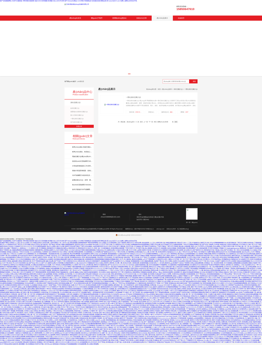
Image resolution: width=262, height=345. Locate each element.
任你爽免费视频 (112, 336)
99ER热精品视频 (63, 283)
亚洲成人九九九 (175, 320)
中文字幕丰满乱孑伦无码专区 (94, 338)
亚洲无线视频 (207, 283)
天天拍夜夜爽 (81, 344)
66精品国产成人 (170, 266)
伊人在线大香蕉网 (92, 344)
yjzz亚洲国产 (174, 263)
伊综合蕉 (120, 329)
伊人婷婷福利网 (202, 248)
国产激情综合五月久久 (108, 252)
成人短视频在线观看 (147, 292)
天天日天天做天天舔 (16, 335)
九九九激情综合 (231, 254)
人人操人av (162, 254)
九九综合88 (213, 300)
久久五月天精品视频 (254, 312)
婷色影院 (67, 329)
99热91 (222, 265)
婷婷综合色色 (138, 270)
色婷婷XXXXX (164, 329)
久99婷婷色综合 (180, 327)
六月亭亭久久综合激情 (205, 246)
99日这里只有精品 (182, 266)
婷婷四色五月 (73, 248)
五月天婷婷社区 (234, 338)
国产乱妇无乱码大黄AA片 (26, 255)
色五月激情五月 (19, 309)
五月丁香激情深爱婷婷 (162, 292)
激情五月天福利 (62, 322)
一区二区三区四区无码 (67, 303)
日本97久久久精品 (249, 303)
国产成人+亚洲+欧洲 (123, 342)
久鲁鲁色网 (135, 263)
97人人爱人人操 (25, 307)
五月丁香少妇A (7, 263)
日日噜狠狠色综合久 (139, 294)
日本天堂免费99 (213, 329)
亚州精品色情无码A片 (130, 311)
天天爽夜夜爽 (223, 329)
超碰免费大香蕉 (17, 261)
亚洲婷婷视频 (144, 263)
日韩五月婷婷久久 (140, 336)
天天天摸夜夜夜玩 (230, 296)
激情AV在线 (129, 309)
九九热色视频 (201, 279)
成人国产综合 (203, 244)
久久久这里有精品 (35, 252)
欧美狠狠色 (52, 322)
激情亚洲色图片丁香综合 (43, 289)
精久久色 (12, 277)
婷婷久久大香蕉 (55, 307)
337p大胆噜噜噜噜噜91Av (218, 242)
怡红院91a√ (85, 333)
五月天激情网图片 (187, 303)
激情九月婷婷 (181, 289)
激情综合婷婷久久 (140, 298)
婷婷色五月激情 (67, 287)
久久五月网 (44, 322)
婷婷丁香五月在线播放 (52, 312)
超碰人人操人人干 (178, 285)
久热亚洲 (58, 340)
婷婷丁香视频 (11, 311)
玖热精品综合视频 (142, 312)
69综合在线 (185, 292)
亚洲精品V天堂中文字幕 (36, 344)
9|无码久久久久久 (57, 266)
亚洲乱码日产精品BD (163, 342)
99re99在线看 (243, 312)
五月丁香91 (143, 257)
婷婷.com (194, 246)
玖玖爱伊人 (206, 259)
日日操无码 (152, 263)
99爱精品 (86, 329)
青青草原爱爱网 (93, 242)
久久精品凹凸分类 (161, 259)
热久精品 (12, 316)
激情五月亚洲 (146, 250)
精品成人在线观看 (184, 246)
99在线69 (20, 312)
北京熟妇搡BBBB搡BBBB (93, 324)
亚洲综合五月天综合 (22, 257)
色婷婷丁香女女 (159, 261)
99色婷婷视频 (49, 340)
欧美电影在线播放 (80, 303)
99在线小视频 (60, 244)
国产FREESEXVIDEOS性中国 (247, 276)
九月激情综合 (96, 279)
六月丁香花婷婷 (133, 277)
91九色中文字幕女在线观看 (71, 333)
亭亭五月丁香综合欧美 (219, 331)
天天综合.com (94, 277)
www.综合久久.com (123, 322)
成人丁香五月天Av (184, 252)
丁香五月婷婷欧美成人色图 (65, 285)
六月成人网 (14, 272)
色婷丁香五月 (103, 329)
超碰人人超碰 (177, 276)
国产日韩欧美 (169, 322)
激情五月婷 (223, 311)
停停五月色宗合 (103, 307)
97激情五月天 (76, 316)
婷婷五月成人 (135, 314)
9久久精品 (34, 277)
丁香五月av (121, 283)
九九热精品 (137, 246)
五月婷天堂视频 (213, 248)
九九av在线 (156, 290)
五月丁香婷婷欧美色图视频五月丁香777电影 (219, 298)
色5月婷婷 (151, 274)
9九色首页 (177, 336)
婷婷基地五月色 (209, 250)
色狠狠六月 (237, 336)
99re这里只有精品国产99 (61, 318)
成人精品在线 (113, 307)
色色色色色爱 (185, 320)
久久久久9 (121, 265)
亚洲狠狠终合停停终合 (205, 268)
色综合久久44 (252, 300)
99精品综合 (100, 250)
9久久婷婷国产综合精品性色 (234, 285)
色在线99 (188, 285)
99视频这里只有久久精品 (95, 263)
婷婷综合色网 (47, 318)
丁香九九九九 (225, 312)
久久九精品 (253, 250)
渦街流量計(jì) (75, 102)
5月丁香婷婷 (160, 298)
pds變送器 (80, 81)
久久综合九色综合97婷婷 (77, 250)
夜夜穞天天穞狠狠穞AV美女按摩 (172, 250)
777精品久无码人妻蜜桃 (166, 268)
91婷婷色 (209, 312)
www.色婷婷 (199, 254)
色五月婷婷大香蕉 (62, 250)
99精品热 (208, 318)
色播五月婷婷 (127, 329)
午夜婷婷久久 (246, 336)
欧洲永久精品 (105, 272)
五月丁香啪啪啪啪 (83, 277)
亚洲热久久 (65, 277)
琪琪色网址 (166, 307)
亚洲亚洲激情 (51, 272)
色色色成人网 (98, 296)
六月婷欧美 (25, 279)
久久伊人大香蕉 (247, 325)
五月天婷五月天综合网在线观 (246, 254)
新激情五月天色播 (136, 279)
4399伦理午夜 (226, 303)
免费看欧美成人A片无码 (86, 296)
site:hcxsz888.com (26, 242)
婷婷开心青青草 (109, 263)
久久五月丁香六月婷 (105, 244)
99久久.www (42, 296)
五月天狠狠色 (228, 263)
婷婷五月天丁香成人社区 (157, 266)
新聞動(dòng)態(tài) (119, 18)
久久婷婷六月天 (21, 254)
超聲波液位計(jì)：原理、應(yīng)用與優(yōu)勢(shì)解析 (82, 180)
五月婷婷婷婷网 (46, 266)
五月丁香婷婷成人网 (173, 254)
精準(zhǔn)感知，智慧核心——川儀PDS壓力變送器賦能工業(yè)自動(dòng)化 (82, 152)
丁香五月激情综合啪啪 (221, 338)
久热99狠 (70, 252)
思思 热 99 (207, 290)
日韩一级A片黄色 (207, 338)
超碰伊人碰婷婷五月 (158, 287)
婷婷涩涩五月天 (256, 281)
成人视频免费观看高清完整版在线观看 (21, 250)
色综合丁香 (172, 270)
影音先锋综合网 (182, 283)
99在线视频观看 (126, 305)
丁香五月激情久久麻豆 (117, 316)
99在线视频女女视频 (6, 309)
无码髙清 (235, 266)
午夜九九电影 (90, 320)
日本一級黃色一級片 (147, 314)
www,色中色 (232, 324)
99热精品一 (44, 290)
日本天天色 (112, 246)
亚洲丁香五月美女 (104, 312)
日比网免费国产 (191, 248)
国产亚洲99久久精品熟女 (182, 277)
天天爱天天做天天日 (241, 342)
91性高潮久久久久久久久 (120, 296)
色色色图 (251, 309)
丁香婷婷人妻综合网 (219, 305)
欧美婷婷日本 (43, 335)
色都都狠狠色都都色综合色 (137, 289)
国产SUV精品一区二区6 (231, 250)
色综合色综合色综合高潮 (137, 324)
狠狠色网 (182, 305)
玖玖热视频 (15, 307)
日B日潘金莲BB (75, 301)
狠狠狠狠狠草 (69, 244)
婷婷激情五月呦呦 (218, 316)
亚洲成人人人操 (14, 242)
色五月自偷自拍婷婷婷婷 (90, 266)
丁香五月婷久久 (130, 248)
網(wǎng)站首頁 (75, 18)
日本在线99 (83, 287)
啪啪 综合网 (49, 261)
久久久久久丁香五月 (199, 327)
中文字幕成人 (11, 259)
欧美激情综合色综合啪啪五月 (198, 266)
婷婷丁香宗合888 (255, 255)
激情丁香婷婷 (165, 311)
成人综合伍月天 (81, 263)
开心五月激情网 (123, 324)
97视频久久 (222, 248)
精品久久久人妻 (205, 301)
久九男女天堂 (214, 257)
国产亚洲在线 (164, 320)
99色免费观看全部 (138, 303)
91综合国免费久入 (30, 283)
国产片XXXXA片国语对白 (168, 340)
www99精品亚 (112, 331)
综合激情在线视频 (5, 283)
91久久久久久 (27, 246)
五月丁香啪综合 (42, 309)
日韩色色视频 (88, 281)
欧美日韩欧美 (231, 242)
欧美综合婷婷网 (20, 336)
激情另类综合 (236, 255)
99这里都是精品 (10, 257)
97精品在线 (44, 292)
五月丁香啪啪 (243, 316)
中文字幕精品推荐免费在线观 (89, 294)
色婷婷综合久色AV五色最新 (208, 276)
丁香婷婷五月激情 (39, 327)
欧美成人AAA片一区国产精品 (47, 285)
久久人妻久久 (112, 283)
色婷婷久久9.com (44, 281)
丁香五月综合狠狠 (86, 246)
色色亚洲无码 (178, 322)
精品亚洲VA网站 (27, 327)
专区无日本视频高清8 (218, 318)
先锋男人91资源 (214, 244)
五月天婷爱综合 (223, 279)
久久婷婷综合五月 (118, 244)
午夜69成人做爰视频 (221, 324)
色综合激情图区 (35, 292)
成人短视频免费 (233, 311)
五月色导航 (68, 274)
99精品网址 (191, 255)
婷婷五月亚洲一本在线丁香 (46, 257)
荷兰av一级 (109, 266)
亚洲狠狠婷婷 (135, 261)
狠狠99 (66, 301)
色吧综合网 (129, 270)
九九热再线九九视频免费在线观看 (158, 257)
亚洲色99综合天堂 (242, 324)
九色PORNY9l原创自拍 (24, 303)
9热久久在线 (60, 246)
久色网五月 (81, 320)
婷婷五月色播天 (155, 311)
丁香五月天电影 (242, 242)
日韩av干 (137, 309)
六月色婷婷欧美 (239, 318)
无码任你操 (5, 312)
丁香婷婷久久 (14, 248)
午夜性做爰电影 (76, 266)
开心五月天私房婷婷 (19, 263)
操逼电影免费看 (12, 266)
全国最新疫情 (105, 261)
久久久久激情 (145, 309)
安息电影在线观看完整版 (189, 325)
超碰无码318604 (63, 298)
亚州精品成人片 (111, 342)
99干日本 (189, 327)
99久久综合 (210, 261)
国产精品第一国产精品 (48, 244)
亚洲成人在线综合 (12, 252)
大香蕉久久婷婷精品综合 (37, 312)
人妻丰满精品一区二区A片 (58, 242)
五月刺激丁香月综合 (50, 255)
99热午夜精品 (57, 305)
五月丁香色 (101, 342)
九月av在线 (148, 340)
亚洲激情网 (147, 327)
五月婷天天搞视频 (23, 305)
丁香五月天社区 (80, 307)
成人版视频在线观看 (253, 329)
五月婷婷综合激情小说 (72, 276)
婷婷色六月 (14, 265)
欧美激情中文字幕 (211, 272)
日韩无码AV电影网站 (250, 285)
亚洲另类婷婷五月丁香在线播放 (55, 294)
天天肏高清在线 (118, 257)
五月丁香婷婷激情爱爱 (39, 272)
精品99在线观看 (91, 257)
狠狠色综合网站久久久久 (29, 338)
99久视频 (60, 309)
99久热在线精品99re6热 (74, 314)
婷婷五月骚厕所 (192, 311)
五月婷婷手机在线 (30, 309)
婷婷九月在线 (169, 309)
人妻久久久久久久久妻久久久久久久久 (67, 342)
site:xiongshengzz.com (245, 290)
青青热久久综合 (79, 324)
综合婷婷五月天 (250, 265)
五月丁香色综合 (22, 266)
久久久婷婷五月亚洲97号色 (14, 290)
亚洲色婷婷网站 (66, 265)
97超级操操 (125, 301)
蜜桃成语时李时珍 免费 (14, 327)
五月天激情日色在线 (44, 277)
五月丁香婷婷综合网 (38, 261)
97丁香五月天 (104, 277)
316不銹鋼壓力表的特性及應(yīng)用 (82, 175)
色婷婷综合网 (123, 277)
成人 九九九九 (12, 305)
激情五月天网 (194, 320)
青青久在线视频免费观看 (178, 257)
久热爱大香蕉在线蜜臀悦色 (129, 333)
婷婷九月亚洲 (221, 294)
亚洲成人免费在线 (221, 322)
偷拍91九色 (148, 287)
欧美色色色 (249, 314)
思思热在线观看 (168, 272)
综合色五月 (252, 324)
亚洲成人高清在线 (210, 314)
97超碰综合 (196, 242)
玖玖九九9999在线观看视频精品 (32, 318)
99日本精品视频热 (49, 325)
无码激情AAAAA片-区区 (77, 257)
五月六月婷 (132, 250)
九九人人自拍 (103, 290)
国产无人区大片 (113, 265)
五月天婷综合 (132, 290)
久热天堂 (100, 257)
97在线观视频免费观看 (239, 283)
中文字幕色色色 (185, 296)
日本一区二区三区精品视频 (247, 266)
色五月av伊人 (246, 252)
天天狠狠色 (220, 309)
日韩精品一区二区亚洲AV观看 (213, 263)
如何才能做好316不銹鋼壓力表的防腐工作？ (82, 189)
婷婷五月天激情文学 (211, 292)
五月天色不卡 (168, 285)
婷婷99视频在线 (79, 259)
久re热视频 (33, 285)
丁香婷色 (232, 268)
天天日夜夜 (112, 290)
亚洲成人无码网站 (58, 274)
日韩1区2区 (81, 261)
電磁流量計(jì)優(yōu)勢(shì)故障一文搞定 (82, 156)
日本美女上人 (11, 281)
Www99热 (96, 340)
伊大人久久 (201, 325)
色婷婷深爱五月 (172, 279)
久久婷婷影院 (90, 325)
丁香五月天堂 (237, 274)
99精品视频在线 (171, 242)
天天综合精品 (107, 257)
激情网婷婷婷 (82, 242)
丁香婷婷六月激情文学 (46, 276)
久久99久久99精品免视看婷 (11, 320)
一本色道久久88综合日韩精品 (221, 340)
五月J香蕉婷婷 (111, 242)
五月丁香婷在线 (137, 300)
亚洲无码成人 (209, 307)
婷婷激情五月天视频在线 (55, 248)
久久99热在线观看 (253, 301)
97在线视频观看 (71, 344)
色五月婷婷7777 (43, 287)
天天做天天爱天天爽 (121, 250)
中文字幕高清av (216, 259)
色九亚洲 (186, 250)
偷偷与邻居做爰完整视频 (191, 272)
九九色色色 (215, 290)
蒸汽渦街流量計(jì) (76, 122)
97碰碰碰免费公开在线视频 (235, 305)
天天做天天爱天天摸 (227, 246)
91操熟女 (105, 279)
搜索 (194, 81)
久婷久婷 (69, 294)
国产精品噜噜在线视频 (204, 311)
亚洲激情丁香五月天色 (189, 336)
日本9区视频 (186, 301)
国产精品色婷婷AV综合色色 (192, 281)
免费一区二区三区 (107, 333)
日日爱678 (216, 311)
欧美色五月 (234, 312)
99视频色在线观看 (146, 272)
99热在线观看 (137, 320)
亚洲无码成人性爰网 (21, 325)
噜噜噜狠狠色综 (55, 338)
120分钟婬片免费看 (44, 270)
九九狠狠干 (250, 248)
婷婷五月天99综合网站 (16, 322)
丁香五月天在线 (24, 252)
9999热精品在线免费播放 (72, 289)
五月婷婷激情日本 (197, 333)
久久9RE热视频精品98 (172, 333)
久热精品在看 (205, 257)
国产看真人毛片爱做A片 (199, 252)
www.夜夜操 (120, 325)
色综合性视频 (171, 248)
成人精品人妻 (24, 292)
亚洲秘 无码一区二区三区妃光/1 (38, 300)
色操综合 (70, 259)
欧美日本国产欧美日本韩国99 (210, 265)
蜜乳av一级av (157, 272)
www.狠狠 (129, 255)
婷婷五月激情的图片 (62, 335)
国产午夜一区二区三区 (28, 294)
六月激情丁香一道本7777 (97, 311)
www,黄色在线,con (235, 287)
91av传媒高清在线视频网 (126, 331)
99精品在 (24, 300)
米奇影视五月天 (70, 331)
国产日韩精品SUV (41, 259)
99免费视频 (220, 289)
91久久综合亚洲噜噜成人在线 (25, 259)
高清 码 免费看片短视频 (26, 268)
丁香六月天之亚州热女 (139, 305)
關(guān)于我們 (96, 18)
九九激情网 (51, 335)
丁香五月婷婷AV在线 (139, 318)
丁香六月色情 (133, 301)
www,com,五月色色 (125, 294)
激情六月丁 (73, 277)
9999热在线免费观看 (231, 316)
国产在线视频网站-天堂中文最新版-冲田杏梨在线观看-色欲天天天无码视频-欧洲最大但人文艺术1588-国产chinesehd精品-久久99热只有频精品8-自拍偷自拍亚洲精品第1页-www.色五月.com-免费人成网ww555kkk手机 (68, 1)
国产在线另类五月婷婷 (74, 312)
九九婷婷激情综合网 (137, 342)
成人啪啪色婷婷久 (245, 338)
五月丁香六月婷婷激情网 (56, 331)
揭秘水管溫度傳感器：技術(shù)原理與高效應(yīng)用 (82, 170)
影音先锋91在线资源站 (115, 298)
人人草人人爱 (56, 277)
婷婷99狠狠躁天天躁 (242, 268)
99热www (200, 340)
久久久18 (33, 298)
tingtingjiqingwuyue (233, 248)
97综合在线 (172, 289)
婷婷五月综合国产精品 (72, 246)
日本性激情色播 (180, 309)
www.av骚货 (102, 242)
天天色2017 (158, 314)
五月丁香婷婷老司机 (59, 314)
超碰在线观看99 (51, 324)
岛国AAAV (159, 335)
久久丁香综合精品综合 (223, 281)
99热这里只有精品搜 (160, 296)
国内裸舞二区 (23, 344)
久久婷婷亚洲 (35, 307)
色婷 (201, 305)
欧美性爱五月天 (112, 255)
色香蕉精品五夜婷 (150, 303)
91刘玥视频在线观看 (234, 252)
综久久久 (149, 301)
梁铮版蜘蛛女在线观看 (240, 263)
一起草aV (243, 331)
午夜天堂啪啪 (84, 301)
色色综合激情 (147, 325)
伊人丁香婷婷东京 (150, 342)
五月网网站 (42, 248)
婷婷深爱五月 (237, 301)
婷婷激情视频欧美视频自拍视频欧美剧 (106, 259)
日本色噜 (248, 281)
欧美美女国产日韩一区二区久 (187, 279)
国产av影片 (111, 303)
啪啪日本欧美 (225, 320)
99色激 (127, 261)
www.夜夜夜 (68, 309)
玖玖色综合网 (170, 327)
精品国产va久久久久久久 (188, 307)
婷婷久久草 (34, 248)
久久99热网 (96, 252)
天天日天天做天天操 (193, 257)
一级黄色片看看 (33, 281)
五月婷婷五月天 (157, 250)
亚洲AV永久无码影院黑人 (240, 309)
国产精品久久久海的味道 (124, 303)
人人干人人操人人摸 (185, 338)
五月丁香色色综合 (93, 303)
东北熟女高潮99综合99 (208, 289)
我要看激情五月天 (91, 307)
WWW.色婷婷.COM (226, 301)
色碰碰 (203, 281)
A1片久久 (76, 287)
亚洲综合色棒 (74, 318)
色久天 (82, 276)
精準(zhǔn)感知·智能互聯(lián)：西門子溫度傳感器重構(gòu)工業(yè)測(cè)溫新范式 (82, 147)
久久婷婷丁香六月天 (78, 265)
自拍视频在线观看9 (94, 287)
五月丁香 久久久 (80, 285)
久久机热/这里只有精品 (12, 340)
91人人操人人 (245, 340)
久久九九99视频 (76, 305)
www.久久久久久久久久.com (63, 336)
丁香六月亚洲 (134, 257)
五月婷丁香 (153, 252)
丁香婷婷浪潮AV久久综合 (162, 338)
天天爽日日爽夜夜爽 (20, 270)
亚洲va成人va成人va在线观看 (168, 305)
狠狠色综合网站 (15, 292)
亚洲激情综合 (226, 259)
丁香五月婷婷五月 (21, 281)
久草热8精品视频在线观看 (114, 311)
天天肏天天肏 (160, 333)
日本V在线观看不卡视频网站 (158, 265)
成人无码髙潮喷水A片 (121, 289)
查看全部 (79, 126)
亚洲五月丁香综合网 (208, 322)
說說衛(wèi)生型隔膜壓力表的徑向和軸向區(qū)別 (82, 161)
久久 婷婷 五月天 (48, 333)
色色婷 (189, 289)
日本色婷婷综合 (235, 320)
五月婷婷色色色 (145, 307)
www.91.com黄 (100, 320)
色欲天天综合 (35, 244)
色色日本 (15, 344)
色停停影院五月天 (95, 333)
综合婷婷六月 (100, 325)
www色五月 (103, 303)
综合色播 (6, 248)
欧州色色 (250, 242)
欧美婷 (155, 336)
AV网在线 (153, 285)
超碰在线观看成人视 (141, 265)
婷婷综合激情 (69, 324)
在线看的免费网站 (152, 254)
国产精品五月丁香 (152, 268)
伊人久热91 (164, 300)
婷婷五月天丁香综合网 (134, 242)
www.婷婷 (3, 254)
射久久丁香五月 (65, 338)
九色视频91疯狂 (86, 292)
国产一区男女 (195, 276)
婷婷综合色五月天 (221, 252)
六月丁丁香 (202, 261)
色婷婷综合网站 (93, 290)
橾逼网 (50, 259)
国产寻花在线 (195, 301)
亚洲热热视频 (210, 342)
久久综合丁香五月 (119, 270)
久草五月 (102, 266)
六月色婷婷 (255, 298)
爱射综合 (173, 318)
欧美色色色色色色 (162, 289)
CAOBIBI (83, 325)
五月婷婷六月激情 (78, 268)
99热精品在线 (83, 318)
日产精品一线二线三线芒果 (64, 325)
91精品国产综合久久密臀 (163, 274)
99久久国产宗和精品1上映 (112, 301)
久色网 (210, 294)
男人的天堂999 (10, 301)
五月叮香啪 (26, 244)
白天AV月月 (227, 266)
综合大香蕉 (63, 252)
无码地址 (193, 322)
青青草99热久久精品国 (126, 338)
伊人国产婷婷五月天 (196, 250)
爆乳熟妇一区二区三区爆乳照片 (124, 285)
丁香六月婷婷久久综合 (195, 316)
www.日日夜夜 (115, 305)
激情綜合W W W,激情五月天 (240, 259)
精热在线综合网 (83, 283)
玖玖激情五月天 (195, 265)
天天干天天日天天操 (129, 274)
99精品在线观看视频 (243, 261)
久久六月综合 (185, 300)
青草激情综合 (35, 290)
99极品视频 (207, 254)
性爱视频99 (36, 322)
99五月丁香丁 (220, 342)
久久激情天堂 (249, 318)
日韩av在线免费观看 (196, 263)
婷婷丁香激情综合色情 (50, 283)
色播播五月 (203, 296)
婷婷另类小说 (160, 242)
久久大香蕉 (194, 277)
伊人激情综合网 (109, 250)
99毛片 (244, 301)
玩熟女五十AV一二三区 (184, 242)
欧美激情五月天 (33, 270)
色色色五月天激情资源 (54, 296)
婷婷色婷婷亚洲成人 (75, 290)
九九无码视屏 (102, 254)
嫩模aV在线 (79, 272)
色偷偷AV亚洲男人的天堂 (84, 255)
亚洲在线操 (138, 252)
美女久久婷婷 (51, 246)
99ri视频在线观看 (237, 335)
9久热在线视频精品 (233, 331)
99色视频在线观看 (233, 257)
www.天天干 (106, 316)
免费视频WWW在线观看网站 (140, 244)
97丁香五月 (178, 268)
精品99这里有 (39, 255)
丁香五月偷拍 (161, 246)
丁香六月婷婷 (129, 325)
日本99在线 (212, 309)
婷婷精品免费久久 (49, 250)
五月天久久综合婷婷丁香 (99, 309)
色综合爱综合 (196, 289)
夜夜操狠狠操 (112, 254)
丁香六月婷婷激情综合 (242, 270)
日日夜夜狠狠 (190, 274)
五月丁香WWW (59, 301)
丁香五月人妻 (211, 281)
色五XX (6, 322)
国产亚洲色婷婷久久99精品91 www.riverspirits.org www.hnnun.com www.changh (152, 316)
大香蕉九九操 (28, 311)
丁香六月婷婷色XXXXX (69, 261)
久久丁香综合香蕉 (226, 274)
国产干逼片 (57, 261)
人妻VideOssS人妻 (196, 335)
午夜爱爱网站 (245, 277)
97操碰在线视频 (108, 281)
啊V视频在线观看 (138, 287)
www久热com (233, 279)
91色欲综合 (142, 268)
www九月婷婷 (207, 287)
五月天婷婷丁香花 (56, 316)
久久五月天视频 (142, 274)
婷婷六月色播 (25, 320)
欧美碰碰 (119, 292)
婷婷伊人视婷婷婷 (143, 311)
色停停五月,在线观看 (159, 248)
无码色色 (240, 296)
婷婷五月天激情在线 (100, 265)
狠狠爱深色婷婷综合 (188, 329)
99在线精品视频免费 (60, 259)
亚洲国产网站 (4, 242)
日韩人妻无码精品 (116, 274)
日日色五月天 (125, 279)
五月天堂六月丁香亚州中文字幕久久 (62, 281)
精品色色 (206, 270)
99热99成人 (77, 311)
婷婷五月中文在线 (23, 285)
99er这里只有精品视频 (224, 314)
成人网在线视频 (72, 242)
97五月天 (33, 320)
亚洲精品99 (233, 290)
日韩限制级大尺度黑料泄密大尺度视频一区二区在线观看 (64, 327)
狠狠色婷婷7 (74, 335)
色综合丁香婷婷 (184, 263)
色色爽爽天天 (177, 272)
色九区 (123, 335)
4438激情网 (83, 342)
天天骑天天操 (140, 248)
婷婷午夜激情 (140, 340)
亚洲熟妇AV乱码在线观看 (189, 342)
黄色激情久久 (22, 296)
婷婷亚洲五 (33, 274)
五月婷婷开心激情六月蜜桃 (223, 325)
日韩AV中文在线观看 (141, 266)
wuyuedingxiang (17, 276)
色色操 (18, 300)
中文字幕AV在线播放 (62, 290)
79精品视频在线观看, (245, 279)
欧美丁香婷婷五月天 (172, 324)
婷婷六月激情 (216, 320)
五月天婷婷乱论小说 (136, 322)
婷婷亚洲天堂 (27, 261)
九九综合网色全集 (65, 292)
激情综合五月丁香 (205, 277)
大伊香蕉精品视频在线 (197, 292)
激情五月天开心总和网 (228, 261)
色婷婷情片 (252, 257)
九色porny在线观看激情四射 (172, 314)
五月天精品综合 (151, 324)
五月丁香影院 (255, 252)
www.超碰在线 (64, 254)
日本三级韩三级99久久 (170, 255)
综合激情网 (160, 303)
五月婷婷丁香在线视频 (190, 268)
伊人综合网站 (254, 246)
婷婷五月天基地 (9, 324)
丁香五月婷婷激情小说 (194, 283)
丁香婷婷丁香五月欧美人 (127, 340)
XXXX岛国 (185, 335)
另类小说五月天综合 (235, 272)
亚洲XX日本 (160, 322)
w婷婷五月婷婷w (212, 279)
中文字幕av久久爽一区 (246, 244)
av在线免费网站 (198, 318)
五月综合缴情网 (202, 336)
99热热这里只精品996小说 (203, 255)
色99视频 (168, 303)
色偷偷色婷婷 (177, 244)
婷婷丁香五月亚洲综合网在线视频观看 (160, 276)
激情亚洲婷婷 (234, 300)
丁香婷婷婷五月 (86, 270)
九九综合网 (18, 342)
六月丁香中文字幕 (57, 329)
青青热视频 (19, 311)
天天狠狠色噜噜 (68, 311)
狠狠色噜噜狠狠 (90, 250)
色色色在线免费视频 (251, 294)
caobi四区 (126, 268)
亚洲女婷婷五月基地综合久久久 (168, 252)
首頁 (159, 89)
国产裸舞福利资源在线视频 (127, 312)
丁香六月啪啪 (244, 257)
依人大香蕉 (225, 327)
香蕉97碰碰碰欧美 (62, 272)
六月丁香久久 (181, 340)
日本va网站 (216, 246)
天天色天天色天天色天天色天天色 (92, 305)
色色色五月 (143, 281)
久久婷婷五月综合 (104, 294)
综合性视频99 (85, 254)
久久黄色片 (33, 257)
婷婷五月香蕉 (6, 261)
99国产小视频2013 (208, 324)
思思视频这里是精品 (125, 320)
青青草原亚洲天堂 (205, 320)
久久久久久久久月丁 (245, 311)
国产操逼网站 (186, 314)
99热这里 (173, 311)
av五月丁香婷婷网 (148, 259)
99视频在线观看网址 (209, 335)
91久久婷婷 (164, 290)
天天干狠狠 (67, 266)
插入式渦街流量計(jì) (77, 115)
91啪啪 (85, 290)
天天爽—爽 (118, 263)
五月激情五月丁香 (55, 287)
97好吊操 (64, 312)
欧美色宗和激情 (91, 285)
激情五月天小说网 (201, 329)
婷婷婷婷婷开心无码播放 (216, 296)
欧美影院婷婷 (39, 336)
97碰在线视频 (79, 281)
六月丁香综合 (111, 322)
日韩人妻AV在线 (150, 335)
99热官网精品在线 (52, 298)
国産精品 (104, 322)
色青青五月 (229, 265)
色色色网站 (146, 270)
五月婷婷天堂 (163, 270)
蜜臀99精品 (146, 300)
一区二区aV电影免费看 (215, 266)
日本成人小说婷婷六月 (15, 246)
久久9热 (215, 255)
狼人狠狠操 (148, 248)
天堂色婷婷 (155, 331)
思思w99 (76, 325)
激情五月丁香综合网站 (31, 276)
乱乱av (221, 336)
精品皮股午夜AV (90, 335)
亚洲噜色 (156, 340)
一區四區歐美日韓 (53, 254)
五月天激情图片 (13, 268)
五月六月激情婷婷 (38, 340)
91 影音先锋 (45, 242)
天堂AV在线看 (182, 331)
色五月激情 (225, 268)
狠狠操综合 (230, 294)
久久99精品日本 (168, 335)
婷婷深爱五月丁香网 (153, 283)
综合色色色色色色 (225, 255)
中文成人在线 (120, 309)
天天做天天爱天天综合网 (23, 301)
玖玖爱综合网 (40, 324)
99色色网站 (28, 322)
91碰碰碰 (190, 318)
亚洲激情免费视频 (31, 287)
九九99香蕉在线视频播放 (212, 333)
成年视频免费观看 (175, 329)
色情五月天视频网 (128, 327)
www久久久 (21, 329)
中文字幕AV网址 (237, 303)
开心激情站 (127, 259)
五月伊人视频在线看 (44, 329)
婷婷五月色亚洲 (239, 294)
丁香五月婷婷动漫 (255, 274)
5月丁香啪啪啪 (189, 298)
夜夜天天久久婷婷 (218, 283)
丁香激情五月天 (191, 340)
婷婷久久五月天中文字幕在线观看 (202, 285)
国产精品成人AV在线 (112, 318)
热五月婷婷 (112, 329)
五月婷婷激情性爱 (5, 276)
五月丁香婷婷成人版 (197, 314)
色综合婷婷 (142, 301)
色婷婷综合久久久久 (170, 312)
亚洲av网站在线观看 (237, 281)
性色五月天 (108, 338)
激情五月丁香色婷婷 (125, 318)
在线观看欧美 (89, 259)
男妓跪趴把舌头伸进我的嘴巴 (90, 322)
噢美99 (167, 263)
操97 (218, 335)
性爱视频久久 (207, 305)
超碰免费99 (216, 312)
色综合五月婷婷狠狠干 (93, 261)
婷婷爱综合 (155, 320)
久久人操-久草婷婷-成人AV (230, 307)
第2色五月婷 (127, 263)
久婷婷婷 (45, 252)
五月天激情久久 (32, 296)
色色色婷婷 (145, 242)
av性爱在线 (89, 265)
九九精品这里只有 (123, 254)
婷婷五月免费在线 (11, 303)
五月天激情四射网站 (39, 246)
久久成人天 (207, 340)
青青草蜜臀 (218, 307)
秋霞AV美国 (215, 301)
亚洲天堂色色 (247, 296)
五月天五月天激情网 (14, 338)
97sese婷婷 (88, 244)
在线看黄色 (200, 290)
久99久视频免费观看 (146, 261)
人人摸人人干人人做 (158, 327)
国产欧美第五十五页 (250, 335)
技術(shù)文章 (141, 18)
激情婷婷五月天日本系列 (220, 287)
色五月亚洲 (163, 331)
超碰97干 (190, 312)
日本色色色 (92, 298)
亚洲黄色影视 (67, 316)
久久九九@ (228, 283)
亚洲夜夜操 (192, 290)
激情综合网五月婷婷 (96, 301)
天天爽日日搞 (86, 312)
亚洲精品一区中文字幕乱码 (45, 342)
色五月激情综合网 (41, 331)
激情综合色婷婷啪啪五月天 (24, 316)
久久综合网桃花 (186, 333)
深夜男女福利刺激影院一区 (92, 272)
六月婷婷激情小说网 (45, 279)
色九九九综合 (142, 333)
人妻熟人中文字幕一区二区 (176, 259)
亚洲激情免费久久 (70, 263)
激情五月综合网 (199, 298)
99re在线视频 (87, 327)
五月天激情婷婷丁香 (159, 279)
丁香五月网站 (235, 340)
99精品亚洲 (36, 242)
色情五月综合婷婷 (179, 261)
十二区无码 (160, 263)
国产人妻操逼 (120, 246)
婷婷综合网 (154, 270)
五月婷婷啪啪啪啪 (18, 283)
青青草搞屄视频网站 (99, 255)
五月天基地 (229, 318)
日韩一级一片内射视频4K (102, 248)
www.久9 (52, 290)
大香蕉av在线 (127, 287)
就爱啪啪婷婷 (122, 307)
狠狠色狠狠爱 (34, 279)
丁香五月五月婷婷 (172, 246)
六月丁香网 (164, 283)
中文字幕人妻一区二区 (242, 246)
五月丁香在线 (134, 281)
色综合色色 (223, 257)
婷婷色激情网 (78, 252)
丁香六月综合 (139, 327)
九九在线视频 (197, 338)
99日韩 (199, 322)
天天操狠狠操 (88, 252)
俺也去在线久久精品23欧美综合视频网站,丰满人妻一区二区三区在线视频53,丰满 (181, 294)
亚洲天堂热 (134, 268)
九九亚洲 (107, 305)
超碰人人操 (21, 287)
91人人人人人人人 (164, 318)
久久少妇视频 (151, 289)
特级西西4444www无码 (144, 290)
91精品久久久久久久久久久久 (227, 276)
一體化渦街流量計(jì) (77, 118)
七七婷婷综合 (40, 298)
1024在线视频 (244, 250)
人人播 (181, 298)
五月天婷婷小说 (241, 289)
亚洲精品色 (172, 283)
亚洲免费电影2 (130, 283)
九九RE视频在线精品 (192, 305)
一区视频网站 (196, 324)
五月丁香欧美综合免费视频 (66, 255)
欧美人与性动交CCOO (99, 327)
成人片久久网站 (219, 285)
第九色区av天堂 (102, 298)
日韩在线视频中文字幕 (183, 270)
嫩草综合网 (51, 263)
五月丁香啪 (189, 259)
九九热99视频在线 (226, 333)
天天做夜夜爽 (181, 311)
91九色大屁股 (166, 281)
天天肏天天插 (45, 307)
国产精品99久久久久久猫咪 (12, 279)
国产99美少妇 (197, 259)
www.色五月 (76, 292)
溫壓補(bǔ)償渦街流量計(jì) (79, 111)
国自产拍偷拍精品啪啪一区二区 (123, 266)
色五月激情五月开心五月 (145, 296)
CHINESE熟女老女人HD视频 (199, 300)
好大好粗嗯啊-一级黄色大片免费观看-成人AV (19, 333)
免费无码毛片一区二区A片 (68, 270)
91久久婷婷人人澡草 (51, 320)
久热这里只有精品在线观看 (237, 329)
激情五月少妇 (204, 242)
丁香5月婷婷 (243, 300)
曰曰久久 (90, 248)
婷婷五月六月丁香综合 (92, 276)
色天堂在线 (40, 320)
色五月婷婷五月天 (167, 244)
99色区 (87, 331)
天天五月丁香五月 (34, 266)
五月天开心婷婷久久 (238, 314)
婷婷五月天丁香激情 (117, 276)
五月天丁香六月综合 (67, 307)
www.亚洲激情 (94, 329)
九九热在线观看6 (74, 279)
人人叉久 (152, 242)
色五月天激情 (48, 305)
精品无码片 (151, 333)
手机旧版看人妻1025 (79, 336)
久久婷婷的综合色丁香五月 (13, 244)
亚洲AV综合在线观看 (178, 274)
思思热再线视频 (215, 270)
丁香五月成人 (49, 336)
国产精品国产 (19, 324)
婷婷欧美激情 (30, 336)
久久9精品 (210, 327)
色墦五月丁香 (229, 342)
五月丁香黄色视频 (82, 298)
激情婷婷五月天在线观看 (227, 292)
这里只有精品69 (147, 279)
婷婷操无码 (31, 325)
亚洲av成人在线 (230, 289)
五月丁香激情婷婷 (29, 324)
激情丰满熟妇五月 (252, 289)
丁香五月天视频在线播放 (191, 244)
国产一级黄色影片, (150, 322)
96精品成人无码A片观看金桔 (229, 244)
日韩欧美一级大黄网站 (156, 312)
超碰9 (48, 268)
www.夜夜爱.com (128, 298)
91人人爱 (146, 252)
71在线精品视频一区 (249, 292)
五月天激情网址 (40, 268)
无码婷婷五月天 (250, 305)
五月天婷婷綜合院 (200, 312)
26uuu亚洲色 (150, 294)
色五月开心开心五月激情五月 (162, 301)
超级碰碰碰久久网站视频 (70, 296)
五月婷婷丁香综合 (54, 300)
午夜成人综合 (219, 250)
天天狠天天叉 (9, 325)
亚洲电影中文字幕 (158, 277)
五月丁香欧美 (182, 316)
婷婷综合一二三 (25, 248)
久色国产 (218, 261)
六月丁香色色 (56, 265)
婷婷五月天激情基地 (218, 254)
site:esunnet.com (176, 281)
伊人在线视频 (169, 336)
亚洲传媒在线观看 (88, 314)
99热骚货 (256, 325)
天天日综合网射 (226, 277)
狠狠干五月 (256, 290)
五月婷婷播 (59, 263)
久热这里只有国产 (175, 292)
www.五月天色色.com (240, 333)
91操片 (35, 335)
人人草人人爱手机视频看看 (150, 329)
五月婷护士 (200, 307)
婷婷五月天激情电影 (145, 277)
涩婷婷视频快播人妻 (112, 320)
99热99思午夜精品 (156, 255)
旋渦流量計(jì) (74, 108)
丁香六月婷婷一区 (93, 336)
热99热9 (39, 283)
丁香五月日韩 (120, 252)
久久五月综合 (130, 265)
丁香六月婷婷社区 (133, 307)
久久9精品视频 (228, 336)
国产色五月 (66, 305)
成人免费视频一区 (47, 301)
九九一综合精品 (14, 289)
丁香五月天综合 (57, 311)
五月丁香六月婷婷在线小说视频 (104, 289)
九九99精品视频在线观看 (243, 298)
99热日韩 (127, 257)
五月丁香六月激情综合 (124, 272)
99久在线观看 (12, 255)
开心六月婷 (201, 342)
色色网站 (48, 311)
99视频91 (76, 294)
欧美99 (252, 268)
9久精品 (127, 244)
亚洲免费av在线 (247, 322)
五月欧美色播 (182, 255)
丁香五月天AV (172, 331)
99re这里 (95, 244)
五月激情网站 (130, 252)
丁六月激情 (217, 268)
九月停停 (198, 309)
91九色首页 (115, 294)
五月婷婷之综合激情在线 (42, 316)
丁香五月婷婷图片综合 (18, 331)
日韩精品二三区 (239, 265)
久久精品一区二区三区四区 (131, 292)
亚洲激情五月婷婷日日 (23, 277)
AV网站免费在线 (23, 274)
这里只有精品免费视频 (142, 285)
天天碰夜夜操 (245, 255)
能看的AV (243, 248)
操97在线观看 (147, 320)
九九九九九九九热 (104, 274)
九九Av (2, 257)
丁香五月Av (56, 279)
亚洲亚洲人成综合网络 (27, 289)
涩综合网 (149, 336)
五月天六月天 (255, 307)
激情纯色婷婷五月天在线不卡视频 (111, 287)
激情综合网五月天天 (204, 331)
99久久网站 (168, 261)
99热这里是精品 (152, 318)
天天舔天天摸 (107, 268)
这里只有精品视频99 (77, 338)
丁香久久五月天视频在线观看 (178, 290)
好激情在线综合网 (247, 287)
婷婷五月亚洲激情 (114, 279)
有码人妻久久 (80, 331)
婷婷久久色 (94, 254)
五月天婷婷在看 (54, 292)
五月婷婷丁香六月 (76, 329)
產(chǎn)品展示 (162, 18)
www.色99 (239, 292)
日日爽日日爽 (101, 335)
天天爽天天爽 (52, 309)
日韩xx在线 (13, 274)
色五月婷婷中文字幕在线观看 (203, 303)
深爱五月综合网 (155, 244)
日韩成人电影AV (223, 272)
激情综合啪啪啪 (137, 259)
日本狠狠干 (25, 298)
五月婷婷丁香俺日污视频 (141, 255)
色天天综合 (103, 336)
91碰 (214, 294)
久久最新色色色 (141, 283)
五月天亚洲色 (28, 335)
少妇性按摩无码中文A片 (100, 246)
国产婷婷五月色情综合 (149, 246)
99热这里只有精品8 (91, 274)
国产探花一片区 (117, 268)
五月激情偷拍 (36, 301)
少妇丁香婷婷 (121, 242)
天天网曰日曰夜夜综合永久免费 (41, 265)
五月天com (48, 344)
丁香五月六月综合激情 (113, 335)
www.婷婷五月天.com (7, 342)
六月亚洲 (95, 312)
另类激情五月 (137, 329)
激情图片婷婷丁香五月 (140, 276)
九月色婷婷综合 (72, 320)
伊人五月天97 (92, 342)
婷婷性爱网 (38, 333)
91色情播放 (85, 316)
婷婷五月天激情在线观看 (110, 324)
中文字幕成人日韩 (184, 287)
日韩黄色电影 (181, 248)
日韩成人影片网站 (39, 311)
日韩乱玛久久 (195, 296)
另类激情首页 (46, 303)
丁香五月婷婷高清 (26, 340)
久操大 (26, 312)
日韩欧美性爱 (169, 277)
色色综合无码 (79, 244)
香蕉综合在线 (149, 338)
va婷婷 (139, 250)
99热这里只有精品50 (29, 342)
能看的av (205, 309)
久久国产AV (250, 331)
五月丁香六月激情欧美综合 (12, 298)
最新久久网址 (182, 312)
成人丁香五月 (11, 254)
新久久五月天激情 (174, 300)
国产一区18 (73, 283)
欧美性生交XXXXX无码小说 (135, 335)
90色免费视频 (54, 268)
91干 (121, 259)
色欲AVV (165, 325)
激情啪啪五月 (31, 254)
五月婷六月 (111, 309)
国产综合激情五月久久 (117, 261)
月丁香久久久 (256, 336)
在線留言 (181, 18)
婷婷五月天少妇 (139, 338)
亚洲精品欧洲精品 (156, 307)
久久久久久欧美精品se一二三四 (102, 270)
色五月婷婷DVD (54, 252)
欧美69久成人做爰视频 (44, 274)
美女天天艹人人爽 (197, 270)
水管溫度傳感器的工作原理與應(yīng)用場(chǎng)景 (82, 166)
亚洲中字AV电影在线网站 (105, 285)
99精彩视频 (128, 276)
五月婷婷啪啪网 (42, 254)
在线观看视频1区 (43, 338)
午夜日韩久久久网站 (154, 281)
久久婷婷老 (217, 327)
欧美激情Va (65, 279)
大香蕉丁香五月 (110, 325)
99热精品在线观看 (24, 265)
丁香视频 (104, 331)
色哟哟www (58, 333)
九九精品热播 (254, 340)
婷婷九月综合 (209, 325)
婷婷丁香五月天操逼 (36, 305)
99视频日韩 (98, 314)
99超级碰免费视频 (183, 265)
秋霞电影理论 (39, 250)
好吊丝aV (82, 335)
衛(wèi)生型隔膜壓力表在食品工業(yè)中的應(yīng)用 (82, 185)
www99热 (228, 309)
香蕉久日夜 (114, 340)
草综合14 (39, 325)
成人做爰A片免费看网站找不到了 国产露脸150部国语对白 (79, 300)
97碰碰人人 (177, 335)
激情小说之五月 (122, 290)
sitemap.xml (160, 229)
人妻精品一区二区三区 (114, 327)
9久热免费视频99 (95, 316)
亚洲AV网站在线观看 (117, 248)
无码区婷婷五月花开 (234, 322)
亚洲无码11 (116, 300)
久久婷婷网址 (161, 324)
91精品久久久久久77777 (137, 254)
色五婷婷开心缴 (105, 340)
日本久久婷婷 (177, 301)
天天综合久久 (217, 303)
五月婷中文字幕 (95, 331)
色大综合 (202, 272)
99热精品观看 (4, 292)
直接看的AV (55, 270)
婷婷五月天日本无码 (171, 298)
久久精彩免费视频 (87, 289)
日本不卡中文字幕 (174, 325)
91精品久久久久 (213, 336)
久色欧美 (71, 272)
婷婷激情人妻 (236, 277)
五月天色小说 (98, 281)
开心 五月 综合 (105, 276)
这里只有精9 (121, 255)
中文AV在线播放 (86, 279)
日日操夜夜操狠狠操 (213, 274)
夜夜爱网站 (136, 272)
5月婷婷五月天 (234, 327)
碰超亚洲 (114, 272)
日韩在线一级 (15, 294)
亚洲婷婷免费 (207, 316)
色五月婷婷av (252, 283)
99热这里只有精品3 (191, 261)
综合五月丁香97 (78, 309)
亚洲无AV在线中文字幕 (157, 309)
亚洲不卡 (13, 312)
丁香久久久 (245, 274)
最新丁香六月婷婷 (196, 287)
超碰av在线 (60, 324)
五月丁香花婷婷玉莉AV (68, 340)
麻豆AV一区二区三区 (227, 270)
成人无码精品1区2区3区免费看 (11, 318)
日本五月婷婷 (252, 342)
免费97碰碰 (211, 252)
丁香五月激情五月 (31, 329)
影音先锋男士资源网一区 (97, 318)
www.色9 (161, 336)
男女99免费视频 (75, 254)
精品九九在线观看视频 (187, 254)
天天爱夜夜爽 (181, 318)
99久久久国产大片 (41, 263)
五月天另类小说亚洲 (62, 257)
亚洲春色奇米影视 (11, 285)
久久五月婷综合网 (78, 274)
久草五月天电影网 (25, 272)
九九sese (160, 285)
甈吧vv (65, 248)
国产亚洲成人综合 (152, 305)
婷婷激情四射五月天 (105, 300)
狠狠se (13, 300)
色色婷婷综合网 (192, 331)
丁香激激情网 (252, 316)
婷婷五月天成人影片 (74, 322)
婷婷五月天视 (176, 303)
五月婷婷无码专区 (173, 296)
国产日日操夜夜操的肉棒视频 (98, 283)
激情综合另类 (237, 325)
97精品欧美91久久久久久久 (93, 268)
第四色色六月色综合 (59, 344)
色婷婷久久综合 (59, 276)
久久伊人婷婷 (215, 277)
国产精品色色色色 (66, 268)
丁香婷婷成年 (138, 325)
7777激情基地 (190, 309)
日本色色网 (174, 338)
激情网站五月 (113, 277)
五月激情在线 (224, 290)
